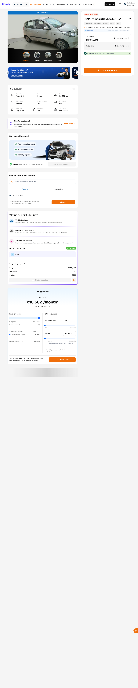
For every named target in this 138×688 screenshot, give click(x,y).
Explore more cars (107, 70)
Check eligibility (62, 359)
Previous (12, 30)
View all (63, 202)
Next (73, 30)
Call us (111, 4)
